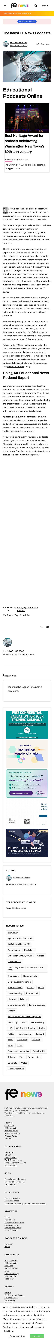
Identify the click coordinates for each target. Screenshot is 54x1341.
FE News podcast (15, 208)
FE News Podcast (18, 42)
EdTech (7, 1155)
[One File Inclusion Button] (27, 754)
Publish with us (11, 1130)
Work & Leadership (13, 1160)
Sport (10, 1045)
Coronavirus (13, 976)
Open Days (9, 1303)
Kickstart (12, 999)
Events (7, 1271)
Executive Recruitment (14, 1182)
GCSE (41, 987)
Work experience (16, 1068)
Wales (24, 1063)
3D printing (13, 932)
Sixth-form (22, 1039)
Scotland (40, 1034)
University (12, 1063)
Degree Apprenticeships (19, 981)
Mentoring (12, 1022)
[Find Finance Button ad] (27, 783)
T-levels (11, 1057)
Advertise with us (12, 1133)
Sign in (45, 5)
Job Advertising (11, 1225)
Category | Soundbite (27, 607)
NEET (24, 1022)
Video (7, 1246)
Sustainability (39, 1051)
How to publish (11, 1260)
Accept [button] (37, 1336)
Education (8, 1152)
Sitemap (8, 1138)
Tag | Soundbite (22, 615)
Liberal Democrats (16, 1005)
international (32, 993)
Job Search (9, 1184)
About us (8, 1123)
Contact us (9, 1125)
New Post (8, 1265)
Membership (10, 1276)
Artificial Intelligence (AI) (19, 944)
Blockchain (29, 950)
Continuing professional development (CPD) (25, 969)
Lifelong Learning (37, 1005)
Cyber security (30, 976)
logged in (27, 686)
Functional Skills (15, 987)
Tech (22, 1057)
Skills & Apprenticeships (15, 1162)
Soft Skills (36, 1039)
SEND (10, 1039)
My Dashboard (11, 1268)
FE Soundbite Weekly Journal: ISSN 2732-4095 (25, 1203)
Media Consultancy (12, 1227)
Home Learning (15, 993)
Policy (42, 1028)
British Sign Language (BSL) (20, 955)
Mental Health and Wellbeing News (24, 1016)
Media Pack (9, 1220)
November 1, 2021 (18, 45)
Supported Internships (18, 1051)
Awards (7, 1292)
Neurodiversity (37, 1022)
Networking (9, 1300)
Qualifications (25, 1034)
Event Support (10, 1230)
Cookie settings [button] (17, 1336)
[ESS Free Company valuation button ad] (27, 724)
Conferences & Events (14, 1295)
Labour (23, 999)
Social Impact (10, 1165)
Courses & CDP (11, 1297)
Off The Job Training (25, 1028)
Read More (9, 1331)
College (40, 955)
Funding (30, 987)
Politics (11, 1034)
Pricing (7, 1217)
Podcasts (8, 1244)
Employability (10, 1157)
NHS (10, 1028)
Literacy (11, 1010)
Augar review (14, 950)
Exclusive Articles (12, 1198)
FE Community (11, 1128)
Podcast (21, 610)
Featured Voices (11, 1200)
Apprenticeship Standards (20, 938)
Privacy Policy (10, 1136)
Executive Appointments (15, 1179)
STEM (19, 1045)
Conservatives (14, 961)
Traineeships (34, 1057)
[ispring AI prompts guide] (27, 843)
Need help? (9, 1279)
